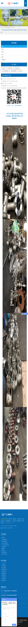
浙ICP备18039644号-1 (17, 622)
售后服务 (4, 578)
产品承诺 (4, 577)
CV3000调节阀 (5, 71)
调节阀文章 (4, 569)
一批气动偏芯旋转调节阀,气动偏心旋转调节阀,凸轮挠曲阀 (14, 31)
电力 (3, 49)
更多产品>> (4, 554)
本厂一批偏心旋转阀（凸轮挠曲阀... (9, 590)
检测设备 (4, 573)
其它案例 (3, 59)
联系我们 (4, 580)
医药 (3, 57)
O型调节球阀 (13, 71)
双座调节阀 (4, 552)
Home (2, 27)
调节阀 (3, 68)
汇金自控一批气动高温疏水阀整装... (9, 595)
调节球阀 (4, 546)
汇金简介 (4, 564)
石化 (13, 27)
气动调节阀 (9, 68)
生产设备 (4, 571)
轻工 (3, 54)
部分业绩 (8, 27)
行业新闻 (4, 567)
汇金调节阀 (13, 3)
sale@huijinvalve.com (11, 78)
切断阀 (3, 548)
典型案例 (4, 575)
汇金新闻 (4, 566)
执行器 (20, 71)
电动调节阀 (16, 68)
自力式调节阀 (5, 543)
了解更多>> (8, 522)
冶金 (3, 51)
